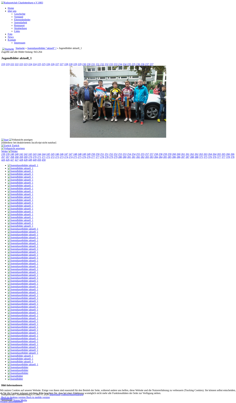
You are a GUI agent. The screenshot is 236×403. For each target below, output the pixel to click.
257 (147, 154)
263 (201, 154)
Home (11, 8)
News (11, 37)
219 (3, 64)
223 (21, 64)
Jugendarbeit (20, 22)
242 (21, 154)
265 (219, 154)
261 (183, 154)
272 (48, 157)
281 (129, 157)
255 (138, 154)
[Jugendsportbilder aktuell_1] (23, 165)
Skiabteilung (20, 28)
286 (174, 157)
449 (30, 160)
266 (228, 154)
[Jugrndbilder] (15, 376)
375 (201, 157)
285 (165, 157)
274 (66, 157)
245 (48, 154)
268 (12, 157)
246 (57, 154)
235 (129, 64)
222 (12, 64)
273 (57, 157)
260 (174, 154)
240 (12, 154)
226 (48, 64)
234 (120, 64)
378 (228, 157)
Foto (10, 34)
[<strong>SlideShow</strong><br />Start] (5, 139)
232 (102, 64)
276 (84, 157)
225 (39, 64)
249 (84, 154)
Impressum (19, 42)
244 (39, 154)
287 (183, 157)
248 (75, 154)
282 (138, 157)
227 (57, 64)
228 (66, 64)
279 (111, 157)
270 (30, 157)
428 (21, 160)
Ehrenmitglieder (22, 19)
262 (192, 154)
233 (111, 64)
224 (30, 64)
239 (3, 154)
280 (120, 157)
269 (21, 157)
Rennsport (19, 25)
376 (210, 157)
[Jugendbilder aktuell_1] (118, 136)
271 (39, 157)
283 (147, 157)
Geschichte (19, 14)
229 (75, 64)
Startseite (20, 48)
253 (120, 154)
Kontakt (12, 39)
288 (192, 157)
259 (165, 154)
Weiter (4, 151)
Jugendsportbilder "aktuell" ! (41, 48)
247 (66, 154)
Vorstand (18, 16)
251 (102, 154)
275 (75, 157)
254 (129, 154)
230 (84, 64)
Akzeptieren (6, 398)
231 (93, 64)
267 (3, 157)
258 (156, 154)
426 (3, 160)
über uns (12, 11)
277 (93, 157)
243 (30, 154)
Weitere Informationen (11, 401)
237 (147, 64)
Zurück (15, 145)
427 (12, 160)
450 (39, 160)
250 (93, 154)
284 (156, 157)
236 (138, 64)
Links (17, 31)
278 (102, 157)
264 (210, 154)
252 (111, 154)
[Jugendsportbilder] (18, 367)
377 (219, 157)
